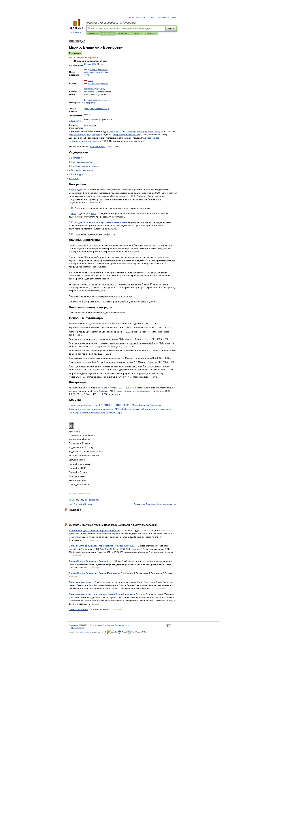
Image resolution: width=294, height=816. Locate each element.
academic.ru (76, 32)
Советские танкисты (80, 582)
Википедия (93, 33)
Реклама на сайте (122, 625)
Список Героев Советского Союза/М (88, 561)
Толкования (107, 33)
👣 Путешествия (77, 628)
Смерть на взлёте (78, 609)
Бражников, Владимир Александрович (153, 504)
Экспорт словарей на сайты (80, 632)
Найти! (171, 28)
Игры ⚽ (150, 33)
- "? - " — (115, 405)
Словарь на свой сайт (159, 18)
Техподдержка (108, 625)
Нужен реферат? (90, 500)
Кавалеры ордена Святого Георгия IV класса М (94, 530)
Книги (136, 33)
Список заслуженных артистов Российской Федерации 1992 (102, 546)
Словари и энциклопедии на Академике (111, 23)
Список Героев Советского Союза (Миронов (93, 573)
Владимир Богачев (83, 504)
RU (173, 18)
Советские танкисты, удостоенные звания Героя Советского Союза (106, 594)
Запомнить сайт (139, 18)
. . (97, 146)
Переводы (122, 33)
